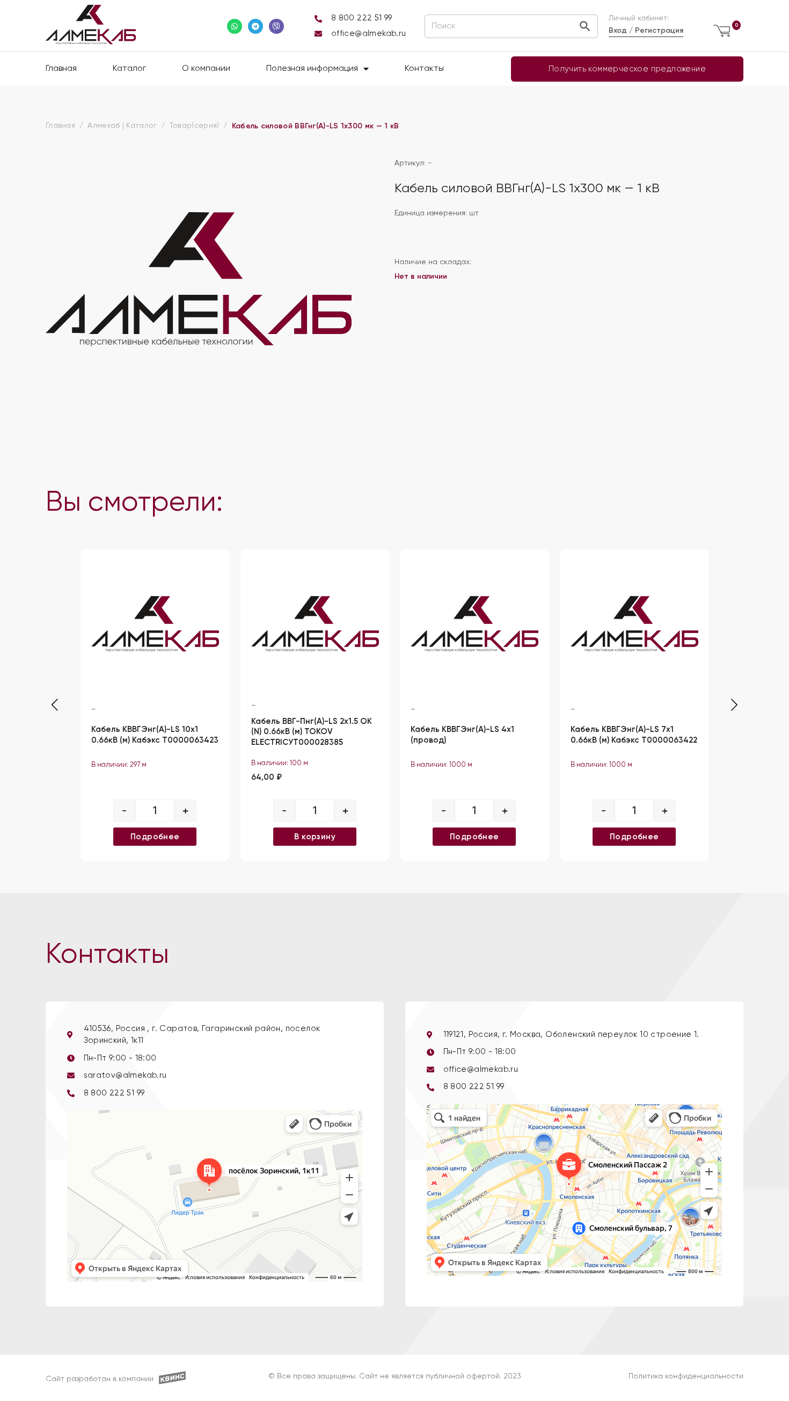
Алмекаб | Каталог (122, 125)
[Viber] (276, 26)
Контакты (424, 68)
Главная (61, 68)
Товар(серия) (195, 125)
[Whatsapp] (234, 26)
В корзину (314, 836)
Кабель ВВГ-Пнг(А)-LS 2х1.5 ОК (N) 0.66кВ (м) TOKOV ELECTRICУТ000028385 (311, 731)
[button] (734, 705)
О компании (206, 68)
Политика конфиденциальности (686, 1376)
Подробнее (155, 836)
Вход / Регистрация (646, 30)
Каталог (129, 68)
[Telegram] (255, 26)
